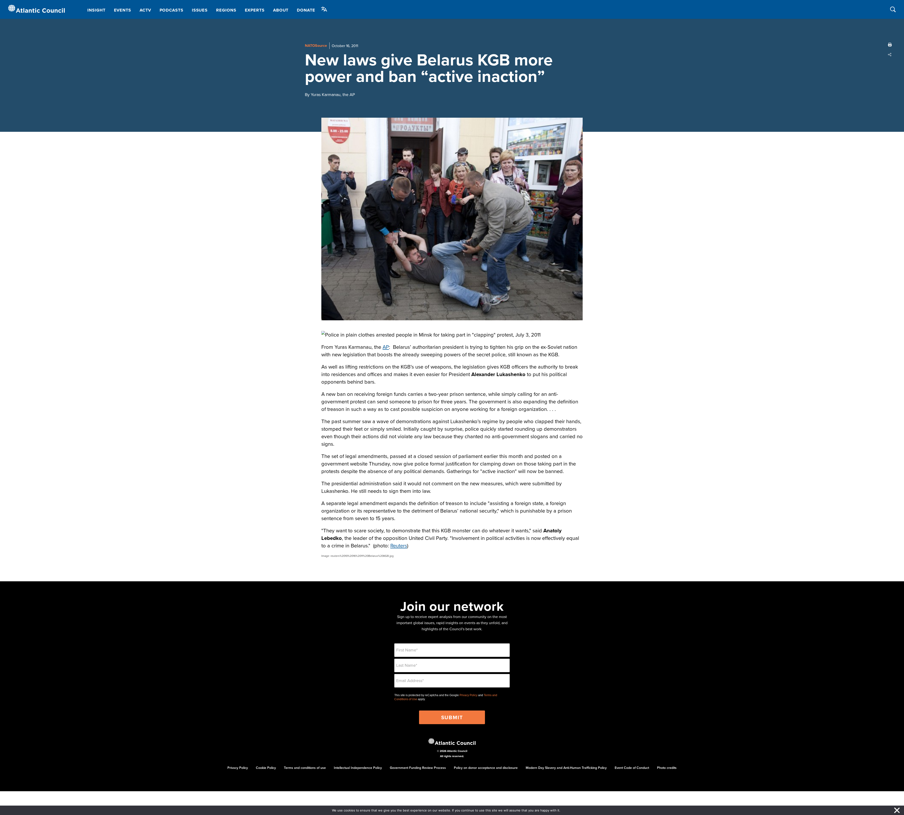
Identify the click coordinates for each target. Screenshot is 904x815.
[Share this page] (889, 54)
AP (386, 346)
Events (122, 10)
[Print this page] (889, 44)
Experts (255, 10)
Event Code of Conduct (632, 767)
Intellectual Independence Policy (358, 767)
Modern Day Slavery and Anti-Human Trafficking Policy (566, 767)
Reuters (398, 545)
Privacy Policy (468, 695)
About (281, 10)
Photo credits (667, 767)
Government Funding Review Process (418, 767)
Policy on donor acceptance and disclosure (486, 767)
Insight (96, 10)
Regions (226, 10)
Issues (200, 10)
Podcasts (171, 10)
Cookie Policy (266, 767)
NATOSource (316, 45)
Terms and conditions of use (305, 767)
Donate (306, 10)
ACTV (145, 10)
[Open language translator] (324, 9)
